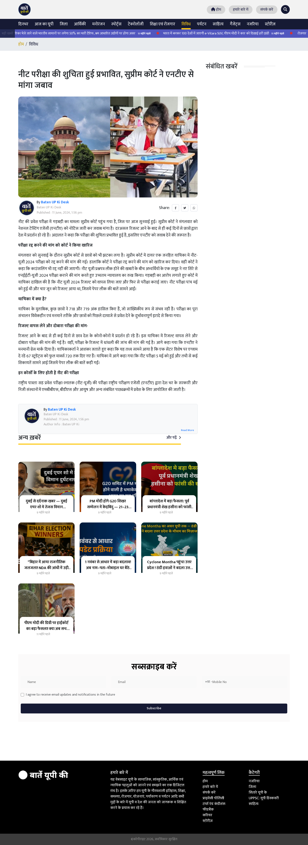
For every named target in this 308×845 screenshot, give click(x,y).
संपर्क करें (266, 10)
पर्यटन (201, 24)
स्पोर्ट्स (116, 24)
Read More (187, 430)
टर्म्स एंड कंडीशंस (214, 804)
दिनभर (23, 24)
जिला (64, 24)
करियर (207, 815)
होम (218, 10)
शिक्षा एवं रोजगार (162, 24)
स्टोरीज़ (270, 24)
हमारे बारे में (240, 10)
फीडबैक (208, 809)
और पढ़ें (171, 438)
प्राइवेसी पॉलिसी (213, 798)
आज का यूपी (44, 24)
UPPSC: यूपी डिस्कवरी (264, 798)
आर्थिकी (80, 24)
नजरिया (253, 24)
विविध (186, 24)
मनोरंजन (98, 24)
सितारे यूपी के (258, 792)
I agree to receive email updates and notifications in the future (70, 694)
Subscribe (154, 708)
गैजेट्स (235, 24)
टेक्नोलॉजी (136, 24)
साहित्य (218, 24)
